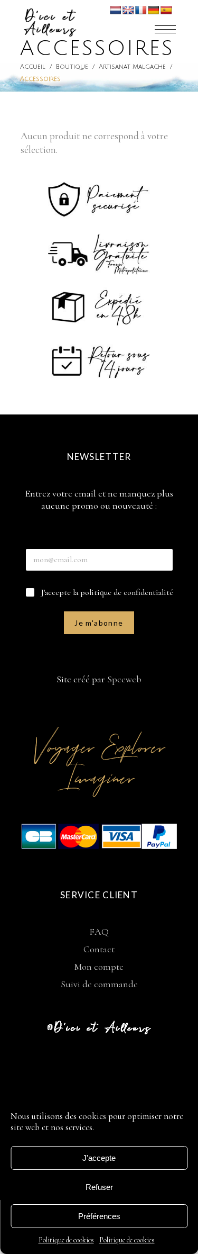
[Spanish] (166, 10)
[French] (141, 10)
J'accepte (99, 1157)
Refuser (99, 1187)
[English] (128, 10)
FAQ (99, 931)
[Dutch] (115, 10)
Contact (99, 949)
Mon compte (99, 966)
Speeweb (124, 679)
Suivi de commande (99, 984)
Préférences (99, 1216)
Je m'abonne (98, 622)
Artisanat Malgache (132, 67)
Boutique (72, 67)
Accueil (32, 67)
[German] (153, 10)
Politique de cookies (66, 1239)
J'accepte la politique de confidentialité (107, 592)
